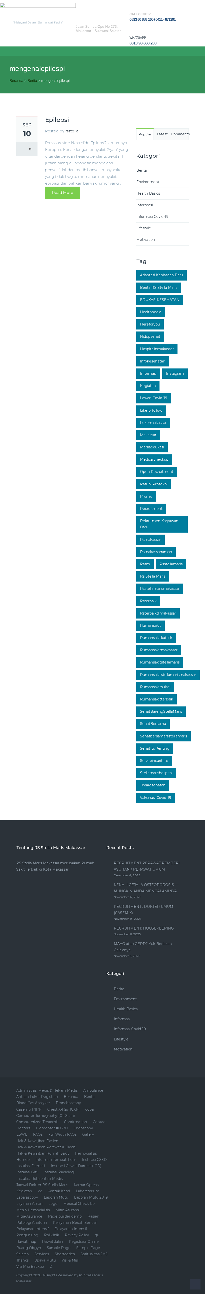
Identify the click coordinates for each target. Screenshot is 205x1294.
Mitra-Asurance (29, 1216)
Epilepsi (57, 119)
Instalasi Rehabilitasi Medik (39, 1178)
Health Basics (148, 193)
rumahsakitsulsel (155, 687)
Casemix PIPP (29, 1109)
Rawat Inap (26, 1241)
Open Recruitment (156, 471)
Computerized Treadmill (37, 1122)
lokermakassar (153, 422)
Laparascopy (27, 1197)
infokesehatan (152, 361)
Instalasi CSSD (94, 1159)
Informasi (144, 205)
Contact (100, 1122)
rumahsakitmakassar (159, 650)
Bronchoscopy (68, 1103)
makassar (148, 435)
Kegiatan (148, 385)
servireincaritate (154, 760)
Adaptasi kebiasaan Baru (161, 275)
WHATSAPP (138, 37)
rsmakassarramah (156, 552)
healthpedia (150, 312)
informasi (148, 373)
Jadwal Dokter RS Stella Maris (42, 1185)
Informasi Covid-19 (152, 216)
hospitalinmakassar (157, 349)
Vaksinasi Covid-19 (155, 797)
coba (89, 1109)
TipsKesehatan (153, 785)
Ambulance (93, 1090)
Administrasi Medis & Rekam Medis (47, 1090)
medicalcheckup (154, 459)
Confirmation (75, 1122)
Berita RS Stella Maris (158, 287)
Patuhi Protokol (154, 484)
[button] (4, 51)
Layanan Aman (29, 1203)
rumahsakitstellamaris (160, 662)
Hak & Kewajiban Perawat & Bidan (46, 1147)
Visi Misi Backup (30, 1266)
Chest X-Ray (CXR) (63, 1109)
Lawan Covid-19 (153, 398)
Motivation (145, 239)
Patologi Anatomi (31, 1222)
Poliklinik (51, 1235)
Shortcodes (65, 1254)
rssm (145, 564)
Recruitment (151, 508)
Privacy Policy (77, 1235)
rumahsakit (150, 625)
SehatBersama (153, 723)
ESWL (21, 1134)
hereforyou (150, 324)
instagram (175, 373)
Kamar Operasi (86, 1185)
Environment (147, 182)
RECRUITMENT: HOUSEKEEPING (144, 928)
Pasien (93, 1216)
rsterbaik (148, 601)
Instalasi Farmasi (30, 1166)
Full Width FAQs (62, 1134)
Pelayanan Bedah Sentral (74, 1222)
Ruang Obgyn (28, 1248)
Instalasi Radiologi (58, 1172)
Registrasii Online (84, 1241)
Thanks (22, 1260)
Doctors (23, 1128)
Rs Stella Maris (152, 576)
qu (97, 1235)
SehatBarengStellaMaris (161, 711)
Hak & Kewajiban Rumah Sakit (42, 1153)
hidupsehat (150, 336)
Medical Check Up (79, 1203)
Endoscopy (83, 1128)
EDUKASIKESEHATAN (160, 300)
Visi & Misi (70, 1260)
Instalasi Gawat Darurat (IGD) (76, 1166)
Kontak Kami (59, 1191)
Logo (53, 1203)
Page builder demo (65, 1216)
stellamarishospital (156, 773)
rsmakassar (150, 539)
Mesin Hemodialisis (33, 1210)
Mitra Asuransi (68, 1210)
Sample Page (58, 1248)
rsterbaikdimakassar (158, 613)
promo (146, 496)
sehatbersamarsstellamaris (163, 736)
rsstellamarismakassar (160, 588)
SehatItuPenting (155, 748)
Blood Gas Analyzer (33, 1103)
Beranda (16, 80)
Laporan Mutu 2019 (91, 1197)
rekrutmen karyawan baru (159, 524)
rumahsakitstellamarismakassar (168, 674)
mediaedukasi (152, 447)
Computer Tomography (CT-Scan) (45, 1115)
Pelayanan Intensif (32, 1229)
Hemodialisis (86, 1153)
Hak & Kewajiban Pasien (37, 1141)
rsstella (71, 131)
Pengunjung (27, 1235)
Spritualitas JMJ (94, 1254)
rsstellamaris (171, 564)
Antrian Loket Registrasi (37, 1096)
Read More (62, 192)
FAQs (37, 1134)
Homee (23, 1159)
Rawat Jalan (52, 1241)
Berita (32, 80)
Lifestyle (143, 228)
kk (40, 1191)
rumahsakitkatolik (156, 638)
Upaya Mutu (45, 1260)
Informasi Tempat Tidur (56, 1159)
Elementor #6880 (52, 1128)
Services (41, 1254)
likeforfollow (151, 410)
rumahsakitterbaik (156, 699)
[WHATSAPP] (134, 29)
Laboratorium (87, 1191)
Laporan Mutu (56, 1197)
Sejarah (22, 1254)
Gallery (88, 1134)
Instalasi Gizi (27, 1172)
